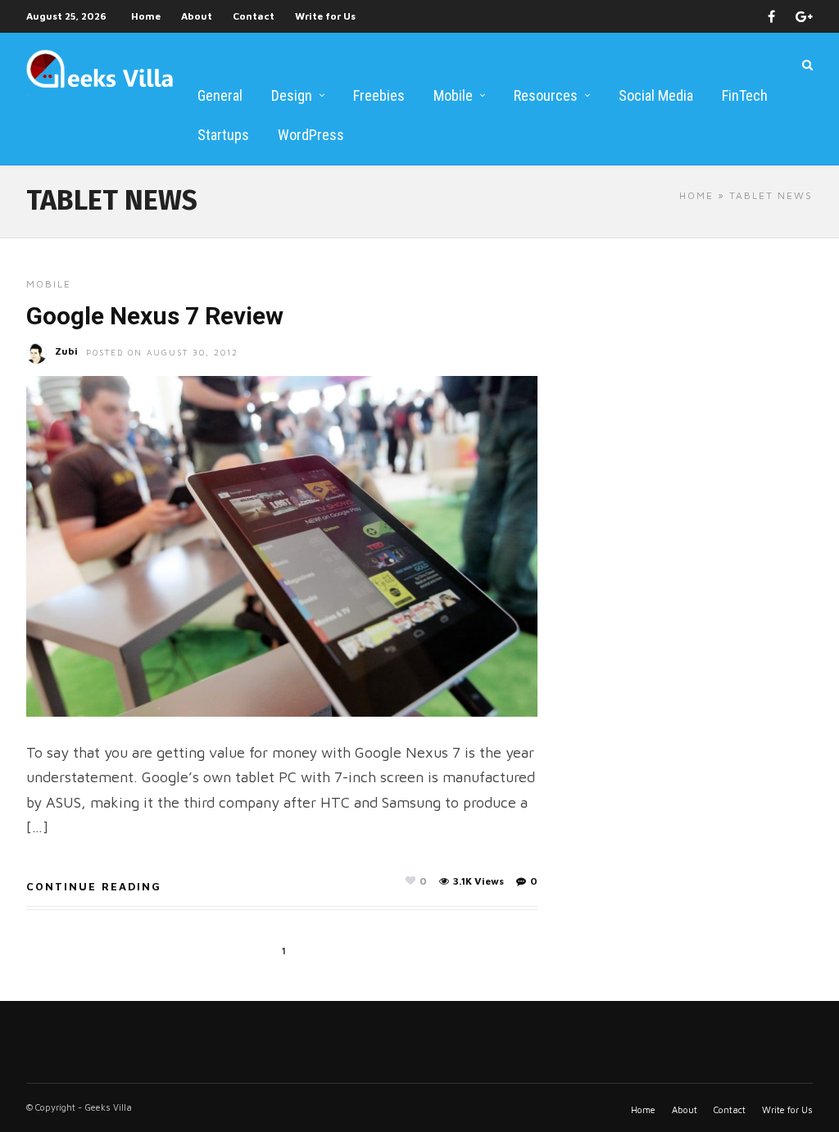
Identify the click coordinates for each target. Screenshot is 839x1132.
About (196, 16)
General (220, 95)
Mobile (453, 95)
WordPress (311, 134)
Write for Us (325, 16)
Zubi (66, 351)
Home (146, 16)
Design (291, 95)
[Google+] (804, 16)
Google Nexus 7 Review (154, 315)
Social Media (656, 95)
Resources (546, 95)
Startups (223, 134)
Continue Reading (93, 886)
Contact (253, 16)
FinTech (745, 95)
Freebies (379, 95)
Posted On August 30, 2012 (162, 352)
